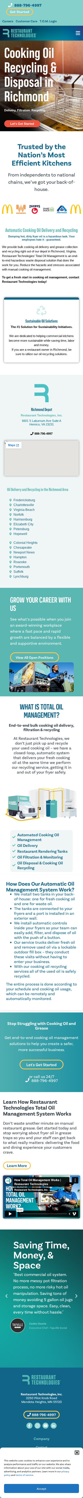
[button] (77, 1453)
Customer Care (26, 21)
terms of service (24, 1474)
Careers (7, 21)
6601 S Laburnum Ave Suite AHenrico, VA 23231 (41, 422)
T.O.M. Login (48, 21)
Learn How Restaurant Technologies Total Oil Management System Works (37, 1107)
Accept (41, 1488)
